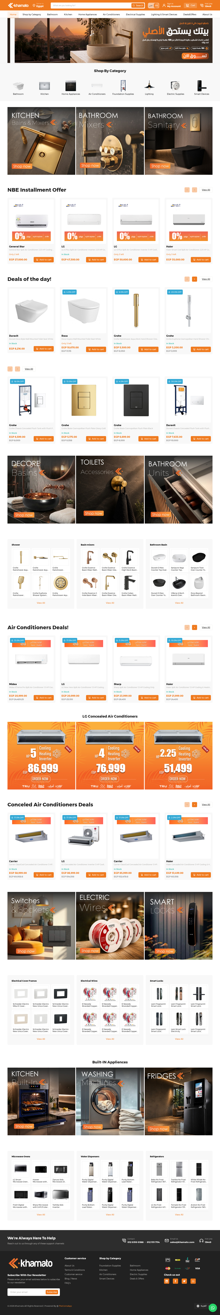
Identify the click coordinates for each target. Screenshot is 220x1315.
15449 (208, 6)
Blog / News (71, 1278)
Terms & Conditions (75, 1270)
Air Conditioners (107, 1274)
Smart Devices (106, 1278)
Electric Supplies (138, 1274)
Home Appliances (139, 1270)
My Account (174, 6)
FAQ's (67, 1283)
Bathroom (135, 1265)
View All (41, 603)
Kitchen (103, 1270)
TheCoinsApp (65, 1306)
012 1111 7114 (153, 1242)
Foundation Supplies (110, 1265)
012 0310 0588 (136, 1242)
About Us (69, 1265)
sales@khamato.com (182, 1242)
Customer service (73, 1274)
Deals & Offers (137, 1278)
